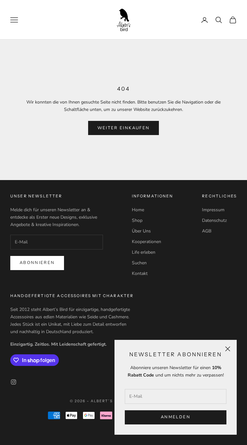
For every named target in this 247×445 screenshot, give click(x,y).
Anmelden (175, 417)
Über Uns (141, 231)
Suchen (139, 263)
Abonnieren (37, 263)
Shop (137, 220)
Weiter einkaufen (123, 128)
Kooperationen (146, 242)
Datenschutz (214, 220)
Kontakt (140, 273)
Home (138, 210)
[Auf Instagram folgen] (13, 382)
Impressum (213, 210)
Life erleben (143, 252)
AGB (206, 231)
